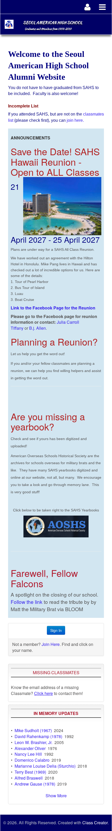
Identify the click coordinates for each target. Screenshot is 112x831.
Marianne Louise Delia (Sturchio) (45, 766)
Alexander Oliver (30, 748)
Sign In (56, 630)
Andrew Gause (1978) (35, 784)
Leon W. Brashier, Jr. (33, 742)
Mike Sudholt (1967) (33, 730)
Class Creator (95, 823)
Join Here (51, 644)
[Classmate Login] (88, 7)
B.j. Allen (37, 328)
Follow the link (26, 601)
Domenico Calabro (32, 760)
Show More (56, 796)
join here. (75, 120)
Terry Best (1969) (30, 772)
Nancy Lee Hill (28, 754)
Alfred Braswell (29, 778)
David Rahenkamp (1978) (38, 736)
